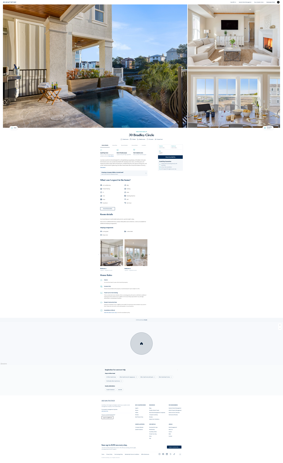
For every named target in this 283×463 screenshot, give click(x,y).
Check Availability (170, 157)
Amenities (114, 145)
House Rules (135, 145)
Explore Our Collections (154, 419)
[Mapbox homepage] (3, 364)
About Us (171, 429)
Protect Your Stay (153, 434)
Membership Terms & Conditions (132, 454)
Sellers (136, 412)
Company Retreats (139, 427)
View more (102, 167)
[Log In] (278, 2)
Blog (150, 408)
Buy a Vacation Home (258, 2)
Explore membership (174, 447)
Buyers (136, 410)
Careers (170, 431)
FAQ (150, 438)
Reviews (151, 417)
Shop (150, 436)
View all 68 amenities (107, 208)
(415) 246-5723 (105, 411)
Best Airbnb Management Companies (157, 412)
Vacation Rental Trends (154, 410)
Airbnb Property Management (175, 410)
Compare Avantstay (153, 414)
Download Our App (153, 427)
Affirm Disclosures (145, 454)
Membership (152, 429)
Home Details (105, 145)
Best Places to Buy (139, 417)
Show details (111, 156)
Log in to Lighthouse (107, 417)
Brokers (137, 414)
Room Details (124, 145)
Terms (103, 454)
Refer (170, 434)
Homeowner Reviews (173, 414)
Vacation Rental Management (245, 2)
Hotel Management (173, 427)
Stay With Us (233, 2)
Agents (136, 408)
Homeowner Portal (270, 2)
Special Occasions (139, 429)
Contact (170, 436)
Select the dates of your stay (110, 312)
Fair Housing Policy (118, 454)
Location (144, 145)
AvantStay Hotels (153, 431)
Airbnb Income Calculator (174, 412)
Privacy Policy (109, 454)
